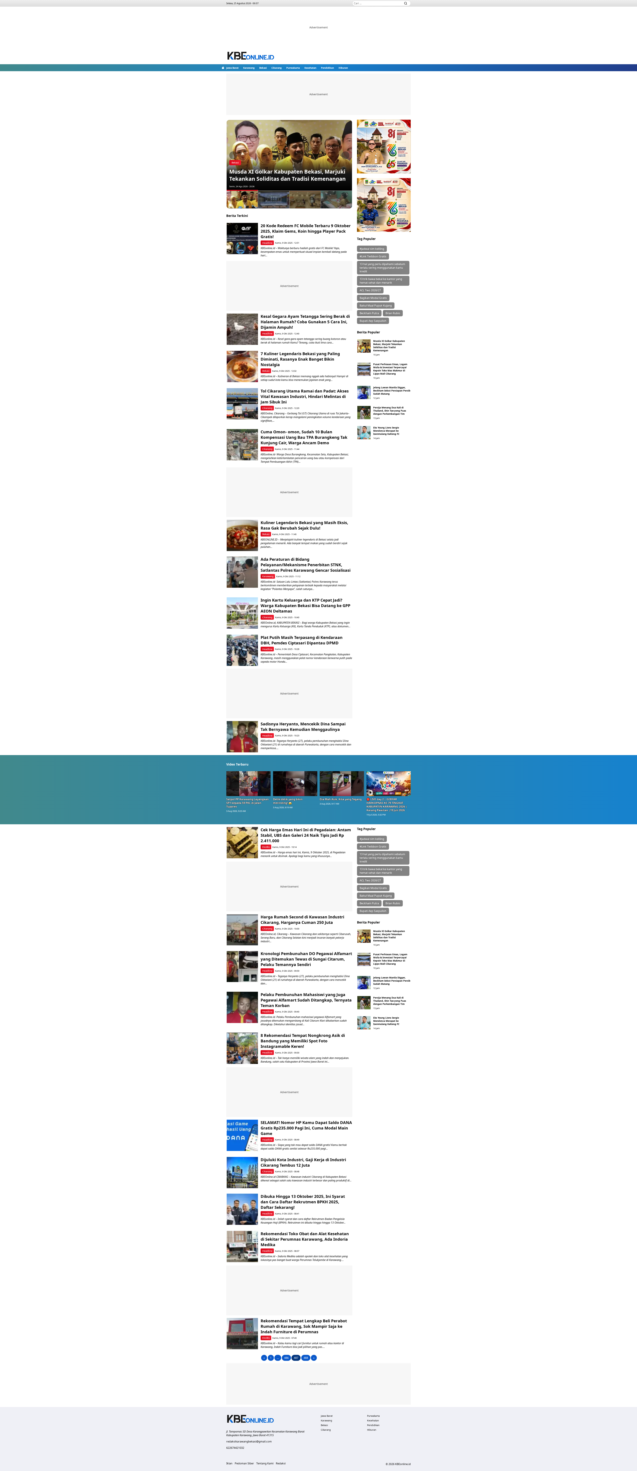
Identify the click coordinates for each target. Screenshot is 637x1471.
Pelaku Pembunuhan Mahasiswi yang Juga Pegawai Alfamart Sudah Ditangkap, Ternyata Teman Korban (306, 1000)
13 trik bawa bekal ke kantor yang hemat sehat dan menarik (381, 280)
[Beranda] (223, 67)
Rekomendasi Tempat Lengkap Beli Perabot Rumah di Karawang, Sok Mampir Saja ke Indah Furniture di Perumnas (304, 1326)
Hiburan (343, 67)
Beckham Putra (369, 313)
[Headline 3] (305, 199)
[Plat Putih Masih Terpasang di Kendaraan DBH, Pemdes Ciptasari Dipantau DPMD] (242, 650)
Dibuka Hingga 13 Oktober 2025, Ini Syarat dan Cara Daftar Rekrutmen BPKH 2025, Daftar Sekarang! (303, 1202)
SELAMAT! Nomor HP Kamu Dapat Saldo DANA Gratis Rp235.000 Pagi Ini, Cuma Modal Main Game (306, 1128)
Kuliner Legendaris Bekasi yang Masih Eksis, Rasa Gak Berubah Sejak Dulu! (304, 525)
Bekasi (263, 67)
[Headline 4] (336, 199)
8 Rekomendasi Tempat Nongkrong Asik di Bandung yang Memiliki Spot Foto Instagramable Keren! (303, 1041)
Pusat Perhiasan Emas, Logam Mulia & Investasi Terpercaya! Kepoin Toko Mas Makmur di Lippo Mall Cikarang (390, 369)
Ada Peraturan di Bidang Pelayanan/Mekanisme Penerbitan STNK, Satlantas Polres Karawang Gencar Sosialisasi (306, 564)
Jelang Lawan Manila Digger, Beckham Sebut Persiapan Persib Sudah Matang (391, 390)
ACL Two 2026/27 (370, 290)
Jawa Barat (232, 67)
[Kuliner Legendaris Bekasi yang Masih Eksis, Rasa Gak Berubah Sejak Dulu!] (242, 535)
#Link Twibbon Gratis (373, 256)
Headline (267, 242)
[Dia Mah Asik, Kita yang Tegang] (342, 783)
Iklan (229, 1463)
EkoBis (266, 847)
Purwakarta (293, 67)
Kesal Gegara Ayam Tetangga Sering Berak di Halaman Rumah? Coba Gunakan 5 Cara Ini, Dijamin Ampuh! (305, 321)
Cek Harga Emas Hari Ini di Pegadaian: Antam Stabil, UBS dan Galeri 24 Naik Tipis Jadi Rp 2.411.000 (306, 835)
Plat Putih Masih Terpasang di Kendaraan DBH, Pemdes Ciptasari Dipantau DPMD (302, 640)
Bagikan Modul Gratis (373, 298)
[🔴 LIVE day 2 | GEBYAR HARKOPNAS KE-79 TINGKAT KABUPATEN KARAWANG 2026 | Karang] (388, 783)
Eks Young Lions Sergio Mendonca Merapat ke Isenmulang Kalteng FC (386, 430)
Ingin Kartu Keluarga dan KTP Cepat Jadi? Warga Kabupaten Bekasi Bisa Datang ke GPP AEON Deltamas (305, 605)
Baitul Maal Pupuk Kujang (376, 305)
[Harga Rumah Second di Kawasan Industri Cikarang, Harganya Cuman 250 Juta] (242, 929)
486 (286, 1358)
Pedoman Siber (244, 1463)
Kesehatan (310, 67)
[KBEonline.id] (251, 56)
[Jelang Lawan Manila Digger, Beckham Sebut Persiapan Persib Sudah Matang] (364, 392)
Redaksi (281, 1463)
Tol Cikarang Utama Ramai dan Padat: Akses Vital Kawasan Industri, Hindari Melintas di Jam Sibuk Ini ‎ (305, 396)
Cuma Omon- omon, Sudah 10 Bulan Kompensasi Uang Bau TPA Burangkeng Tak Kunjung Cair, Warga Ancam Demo (304, 437)
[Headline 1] (242, 199)
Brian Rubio (393, 313)
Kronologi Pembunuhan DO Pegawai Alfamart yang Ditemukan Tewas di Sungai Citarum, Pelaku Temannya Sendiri (306, 959)
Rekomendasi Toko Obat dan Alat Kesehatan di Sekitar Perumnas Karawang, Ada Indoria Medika (305, 1239)
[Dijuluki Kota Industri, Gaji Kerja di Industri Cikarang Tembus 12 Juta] (242, 1172)
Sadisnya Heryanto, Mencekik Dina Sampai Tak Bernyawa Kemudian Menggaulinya (303, 726)
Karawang (249, 67)
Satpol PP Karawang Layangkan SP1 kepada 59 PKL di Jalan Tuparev (247, 802)
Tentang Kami (265, 1463)
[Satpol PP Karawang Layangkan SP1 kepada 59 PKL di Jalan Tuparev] (248, 783)
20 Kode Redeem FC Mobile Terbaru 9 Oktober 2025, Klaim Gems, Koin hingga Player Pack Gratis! (306, 231)
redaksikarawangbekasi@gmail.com (249, 1441)
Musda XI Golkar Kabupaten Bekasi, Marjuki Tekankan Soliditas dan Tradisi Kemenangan (287, 175)
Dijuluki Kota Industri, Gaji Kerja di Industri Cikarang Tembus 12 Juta (303, 1162)
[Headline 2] (273, 199)
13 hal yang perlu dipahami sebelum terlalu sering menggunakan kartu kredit (382, 267)
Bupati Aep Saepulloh (373, 321)
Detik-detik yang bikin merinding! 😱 (288, 801)
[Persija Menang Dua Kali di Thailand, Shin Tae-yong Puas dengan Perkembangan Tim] (364, 412)
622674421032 (235, 1448)
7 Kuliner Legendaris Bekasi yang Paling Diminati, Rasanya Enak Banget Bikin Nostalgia (300, 359)
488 (306, 1358)
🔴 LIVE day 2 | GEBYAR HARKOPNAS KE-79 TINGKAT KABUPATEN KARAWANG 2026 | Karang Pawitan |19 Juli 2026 (386, 804)
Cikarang (276, 67)
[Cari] (405, 3)
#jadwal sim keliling (372, 249)
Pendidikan (327, 67)
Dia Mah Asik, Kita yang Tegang (341, 799)
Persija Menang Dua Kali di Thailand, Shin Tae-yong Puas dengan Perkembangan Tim (389, 410)
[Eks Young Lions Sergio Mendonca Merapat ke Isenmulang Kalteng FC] (364, 432)
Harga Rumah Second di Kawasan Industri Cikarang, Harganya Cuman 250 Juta (302, 919)
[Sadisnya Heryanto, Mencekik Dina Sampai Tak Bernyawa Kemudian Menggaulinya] (242, 736)
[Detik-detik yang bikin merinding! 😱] (295, 783)
